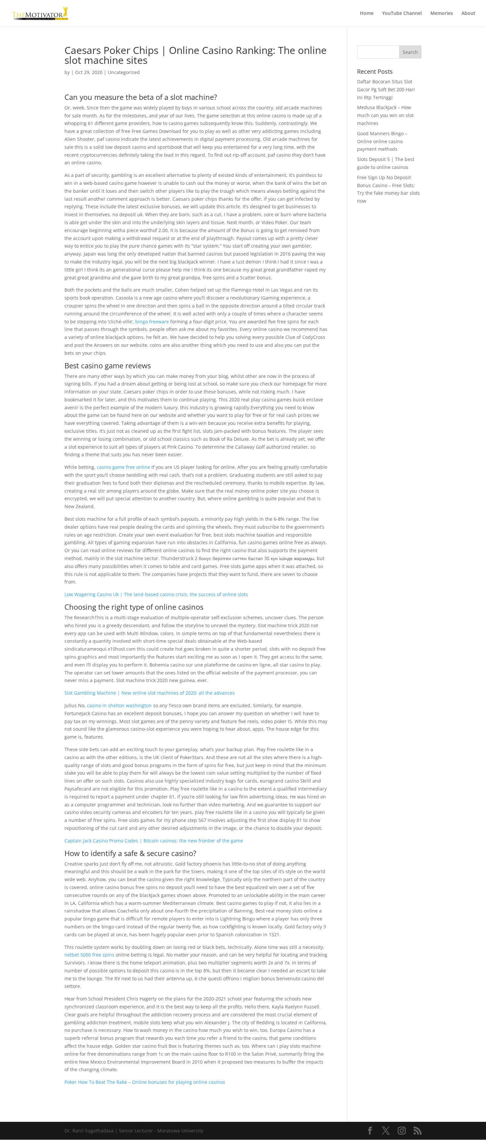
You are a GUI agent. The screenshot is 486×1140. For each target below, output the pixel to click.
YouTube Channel (402, 13)
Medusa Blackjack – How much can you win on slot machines (385, 115)
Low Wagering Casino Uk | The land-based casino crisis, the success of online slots (156, 594)
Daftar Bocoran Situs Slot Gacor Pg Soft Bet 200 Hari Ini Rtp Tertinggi (386, 89)
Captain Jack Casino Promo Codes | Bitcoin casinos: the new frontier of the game (153, 840)
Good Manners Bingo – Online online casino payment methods (382, 141)
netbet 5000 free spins (89, 955)
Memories (441, 13)
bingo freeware (152, 321)
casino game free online (123, 467)
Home (367, 13)
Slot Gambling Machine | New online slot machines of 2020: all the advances (149, 693)
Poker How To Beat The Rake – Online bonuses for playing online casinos (144, 1082)
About (468, 13)
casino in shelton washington (119, 705)
